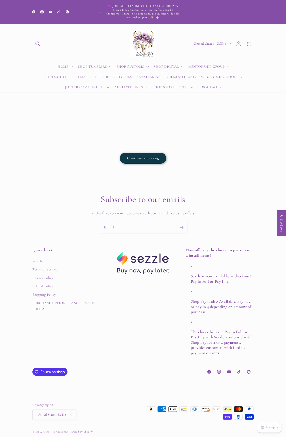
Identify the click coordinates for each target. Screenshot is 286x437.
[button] (37, 43)
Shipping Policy (44, 295)
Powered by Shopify (81, 431)
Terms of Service (44, 269)
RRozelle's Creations (55, 431)
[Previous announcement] (100, 12)
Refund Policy (42, 286)
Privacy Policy (42, 278)
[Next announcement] (186, 12)
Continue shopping (143, 158)
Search (37, 261)
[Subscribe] (181, 227)
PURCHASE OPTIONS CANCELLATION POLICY (64, 306)
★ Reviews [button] (281, 223)
